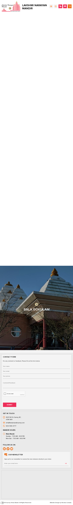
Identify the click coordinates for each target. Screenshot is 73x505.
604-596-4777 (11, 426)
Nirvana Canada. (66, 502)
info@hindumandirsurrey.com (15, 423)
